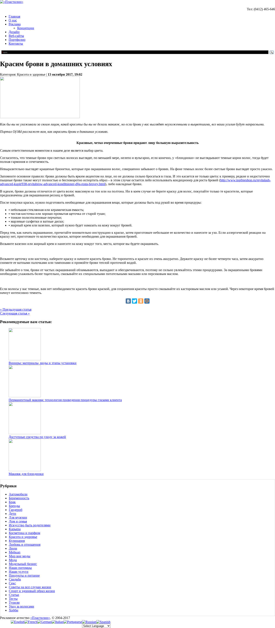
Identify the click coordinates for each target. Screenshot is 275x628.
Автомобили (18, 494)
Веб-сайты (16, 36)
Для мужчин (18, 517)
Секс (12, 583)
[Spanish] (103, 622)
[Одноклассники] (140, 301)
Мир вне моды (19, 556)
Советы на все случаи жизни (30, 587)
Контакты (16, 43)
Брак (12, 502)
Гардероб (15, 510)
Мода (13, 560)
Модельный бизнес (23, 564)
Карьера (15, 529)
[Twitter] (134, 301)
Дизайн (14, 32)
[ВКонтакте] (128, 301)
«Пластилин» (40, 618)
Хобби (13, 610)
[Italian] (58, 622)
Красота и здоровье (23, 537)
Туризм (14, 602)
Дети (12, 513)
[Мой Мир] (147, 301)
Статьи (14, 595)
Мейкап (14, 552)
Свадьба (15, 579)
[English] (17, 622)
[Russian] (89, 622)
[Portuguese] (73, 622)
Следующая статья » (15, 313)
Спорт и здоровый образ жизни (32, 591)
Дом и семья (18, 521)
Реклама (15, 24)
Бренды (14, 506)
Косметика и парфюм (24, 533)
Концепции (25, 28)
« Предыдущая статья (15, 309)
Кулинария (17, 540)
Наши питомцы (20, 568)
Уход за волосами (21, 606)
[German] (44, 622)
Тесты (13, 598)
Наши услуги (18, 571)
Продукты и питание (24, 575)
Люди (13, 548)
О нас (13, 20)
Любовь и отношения (24, 544)
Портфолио (17, 39)
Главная (14, 16)
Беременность (19, 498)
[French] (30, 622)
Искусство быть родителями (29, 525)
